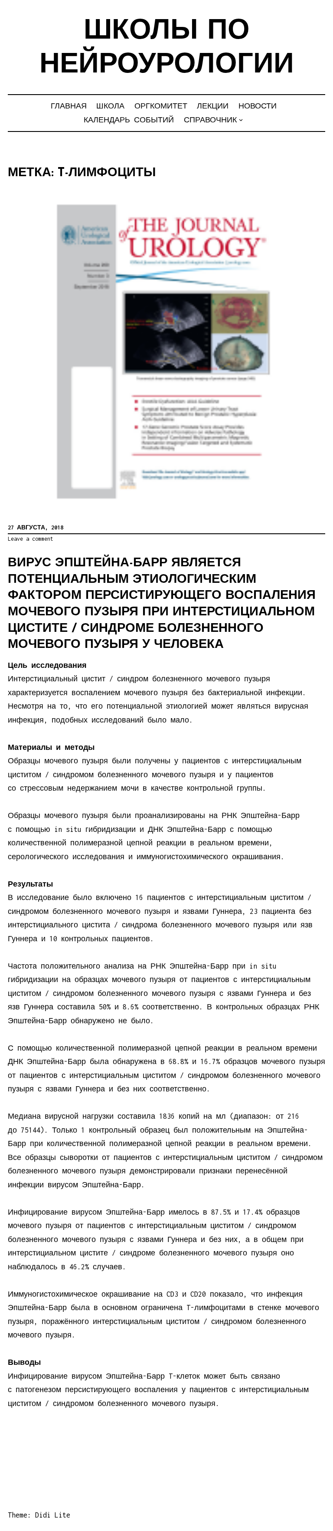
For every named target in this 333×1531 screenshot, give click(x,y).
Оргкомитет (160, 106)
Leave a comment (30, 539)
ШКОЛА (110, 106)
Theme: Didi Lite (39, 1515)
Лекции (213, 106)
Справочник (210, 120)
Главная (69, 106)
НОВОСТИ (257, 106)
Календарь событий (129, 120)
